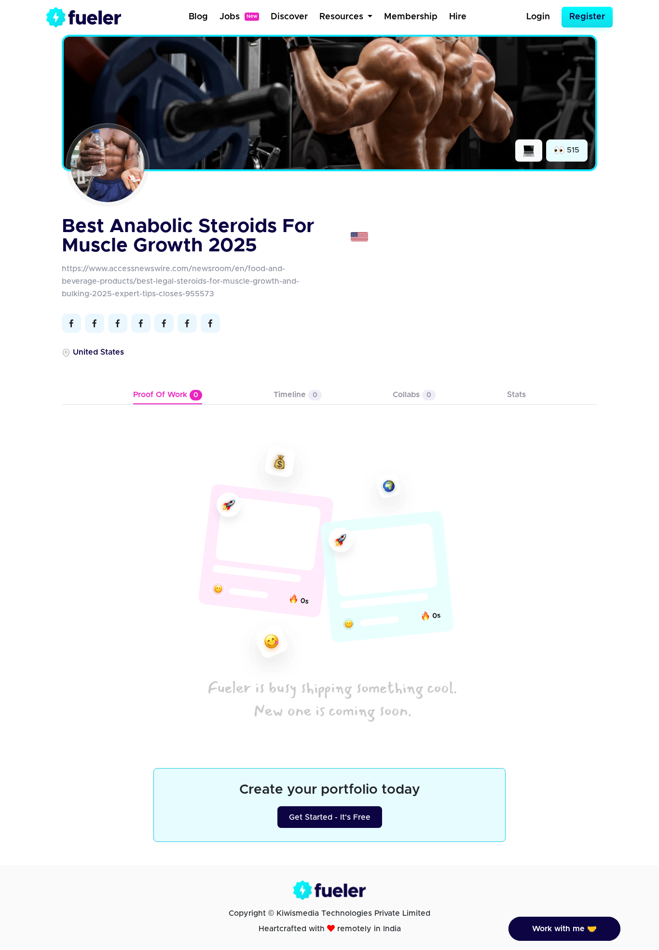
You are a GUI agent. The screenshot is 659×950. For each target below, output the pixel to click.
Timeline (295, 395)
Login (538, 17)
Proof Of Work (165, 395)
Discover (289, 17)
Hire (458, 17)
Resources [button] (342, 17)
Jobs (238, 17)
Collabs (412, 395)
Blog (198, 17)
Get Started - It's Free (330, 817)
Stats (516, 395)
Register (587, 17)
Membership (411, 17)
